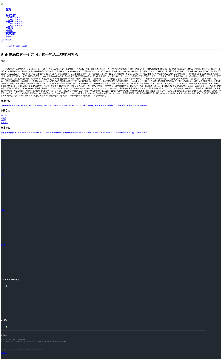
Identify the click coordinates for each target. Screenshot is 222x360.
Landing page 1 (16, 17)
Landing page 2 (16, 19)
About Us (9, 28)
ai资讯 (9, 21)
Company (9, 32)
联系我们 (11, 33)
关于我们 (11, 15)
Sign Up (9, 40)
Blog (7, 34)
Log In (3, 40)
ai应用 (24, 46)
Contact (8, 36)
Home (8, 15)
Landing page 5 (16, 25)
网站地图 (4, 353)
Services (9, 30)
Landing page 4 (16, 23)
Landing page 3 (16, 21)
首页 (8, 9)
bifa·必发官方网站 (13, 46)
